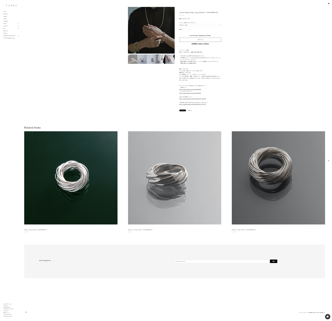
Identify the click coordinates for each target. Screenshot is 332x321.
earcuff (5, 26)
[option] (151, 30)
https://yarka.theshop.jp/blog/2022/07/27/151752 (192, 104)
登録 (273, 261)
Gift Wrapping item (9, 38)
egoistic (5, 30)
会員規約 (321, 312)
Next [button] (173, 30)
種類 (180, 18)
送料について (6, 312)
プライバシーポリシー (303, 312)
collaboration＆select (9, 35)
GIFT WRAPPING (7, 314)
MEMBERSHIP (6, 307)
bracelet (5, 13)
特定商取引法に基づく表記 (313, 312)
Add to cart (200, 39)
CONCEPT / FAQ (7, 304)
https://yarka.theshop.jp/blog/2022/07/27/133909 (192, 98)
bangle (5, 16)
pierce (5, 23)
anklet (5, 18)
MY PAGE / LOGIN (8, 309)
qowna (5, 33)
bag (4, 28)
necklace (5, 21)
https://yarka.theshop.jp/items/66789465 (190, 89)
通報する (190, 110)
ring (4, 11)
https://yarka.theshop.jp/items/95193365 (190, 93)
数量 (180, 29)
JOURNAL (5, 305)
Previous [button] (129, 30)
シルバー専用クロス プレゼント (187, 22)
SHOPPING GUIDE (7, 316)
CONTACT (5, 310)
